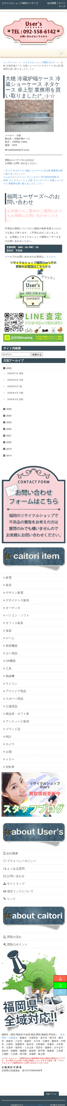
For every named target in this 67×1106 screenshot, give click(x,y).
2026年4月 (12, 392)
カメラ (10, 744)
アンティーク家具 (17, 721)
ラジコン (11, 683)
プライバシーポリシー (21, 861)
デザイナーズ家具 (17, 600)
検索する (36, 354)
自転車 (10, 766)
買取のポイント (17, 944)
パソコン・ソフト (17, 615)
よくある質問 (16, 868)
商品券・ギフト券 (17, 713)
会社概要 (51, 3)
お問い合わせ (16, 876)
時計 (9, 736)
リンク (11, 898)
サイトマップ (62, 4)
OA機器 (11, 660)
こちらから (50, 256)
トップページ (10, 62)
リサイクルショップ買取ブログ (39, 62)
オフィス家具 (14, 623)
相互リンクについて (20, 891)
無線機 (10, 676)
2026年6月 (12, 379)
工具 (9, 668)
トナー (10, 759)
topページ (51, 1093)
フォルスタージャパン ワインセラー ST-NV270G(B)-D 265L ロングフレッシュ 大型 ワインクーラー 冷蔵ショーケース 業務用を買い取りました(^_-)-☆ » (33, 180)
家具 (9, 585)
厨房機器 (11, 645)
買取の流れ (14, 936)
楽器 (9, 630)
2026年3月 (12, 399)
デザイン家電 (14, 592)
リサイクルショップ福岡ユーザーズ (37, 1105)
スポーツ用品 (14, 698)
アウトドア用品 (16, 691)
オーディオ (13, 608)
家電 (9, 577)
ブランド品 (13, 729)
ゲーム (10, 638)
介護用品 (11, 706)
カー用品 (11, 653)
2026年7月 (12, 373)
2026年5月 (12, 386)
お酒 (9, 751)
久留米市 (13, 1037)
